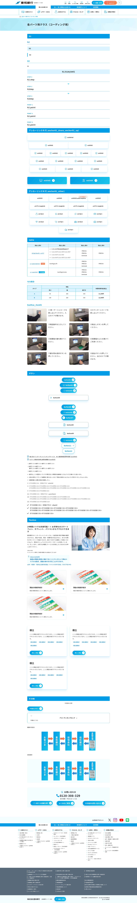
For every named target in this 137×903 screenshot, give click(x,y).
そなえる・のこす (78, 12)
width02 (39, 153)
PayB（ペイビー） (92, 846)
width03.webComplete (78, 198)
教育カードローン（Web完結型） (60, 846)
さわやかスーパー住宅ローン (60, 838)
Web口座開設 (22, 835)
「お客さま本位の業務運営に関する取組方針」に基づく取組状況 (40, 877)
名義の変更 (107, 841)
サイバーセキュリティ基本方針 (64, 884)
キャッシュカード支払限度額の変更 (111, 851)
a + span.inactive (35, 264)
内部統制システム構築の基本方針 (93, 876)
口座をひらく (29, 12)
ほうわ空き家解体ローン (59, 842)
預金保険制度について (62, 887)
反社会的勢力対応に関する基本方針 (65, 874)
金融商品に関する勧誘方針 (34, 882)
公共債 (38, 835)
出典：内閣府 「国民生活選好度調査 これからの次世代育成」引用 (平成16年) (49, 564)
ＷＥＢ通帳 (90, 856)
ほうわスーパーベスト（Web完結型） (60, 833)
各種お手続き (111, 12)
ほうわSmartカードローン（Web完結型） (59, 849)
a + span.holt (34, 272)
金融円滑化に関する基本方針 (63, 871)
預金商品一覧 (39, 833)
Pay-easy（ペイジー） (92, 844)
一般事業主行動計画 (90, 871)
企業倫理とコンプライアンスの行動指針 (37, 874)
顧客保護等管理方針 (61, 880)
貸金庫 (72, 841)
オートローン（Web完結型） (60, 836)
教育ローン (56, 844)
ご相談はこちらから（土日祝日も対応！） (26, 846)
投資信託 (38, 837)
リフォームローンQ (58, 840)
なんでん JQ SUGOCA (92, 852)
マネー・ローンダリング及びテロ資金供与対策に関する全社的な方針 (40, 871)
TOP (20, 16)
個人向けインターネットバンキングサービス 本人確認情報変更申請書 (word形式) (53, 457)
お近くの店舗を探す (42, 803)
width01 (50, 145)
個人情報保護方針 (89, 880)
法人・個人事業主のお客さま (62, 7)
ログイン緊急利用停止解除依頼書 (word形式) (42, 459)
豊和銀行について (82, 7)
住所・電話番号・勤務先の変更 (111, 839)
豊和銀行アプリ (22, 843)
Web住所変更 (108, 835)
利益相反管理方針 (89, 882)
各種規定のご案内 (32, 889)
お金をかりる (62, 12)
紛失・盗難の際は (109, 845)
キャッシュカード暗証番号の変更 (111, 847)
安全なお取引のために (33, 887)
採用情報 (95, 7)
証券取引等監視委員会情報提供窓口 (93, 887)
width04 (44, 169)
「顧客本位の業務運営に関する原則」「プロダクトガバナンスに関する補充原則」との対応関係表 (69, 877)
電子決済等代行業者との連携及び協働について (96, 884)
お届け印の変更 (108, 843)
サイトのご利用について (33, 891)
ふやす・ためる (45, 12)
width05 (47, 180)
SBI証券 (38, 839)
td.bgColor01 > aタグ (38, 253)
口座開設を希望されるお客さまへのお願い (26, 841)
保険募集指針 (60, 882)
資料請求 (81, 3)
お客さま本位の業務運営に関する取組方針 (95, 874)
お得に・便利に (94, 12)
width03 (41, 161)
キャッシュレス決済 (92, 842)
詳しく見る (35, 653)
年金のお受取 (91, 840)
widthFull (70, 137)
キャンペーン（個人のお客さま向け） (94, 859)
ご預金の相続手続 (74, 835)
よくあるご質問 (75, 3)
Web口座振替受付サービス (93, 848)
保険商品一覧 (74, 833)
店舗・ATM (98, 3)
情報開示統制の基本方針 (33, 880)
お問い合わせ (87, 3)
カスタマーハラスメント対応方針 (35, 884)
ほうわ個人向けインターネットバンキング (26, 837)
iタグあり (41, 214)
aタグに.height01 (39, 206)
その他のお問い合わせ (93, 803)
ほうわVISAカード (92, 854)
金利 (65, 3)
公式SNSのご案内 (61, 891)
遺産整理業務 (74, 839)
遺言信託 (73, 837)
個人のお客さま (43, 7)
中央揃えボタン (34, 709)
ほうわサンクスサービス (93, 838)
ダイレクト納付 (91, 850)
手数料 (69, 3)
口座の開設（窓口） (23, 833)
